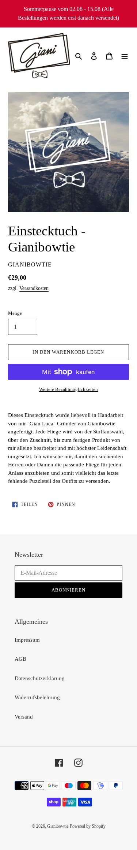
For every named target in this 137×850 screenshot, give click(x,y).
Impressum (27, 640)
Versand (24, 717)
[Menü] (124, 56)
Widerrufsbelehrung (37, 697)
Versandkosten (34, 288)
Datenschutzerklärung (40, 678)
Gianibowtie (57, 826)
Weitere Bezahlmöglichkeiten (68, 389)
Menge (15, 313)
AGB (20, 659)
